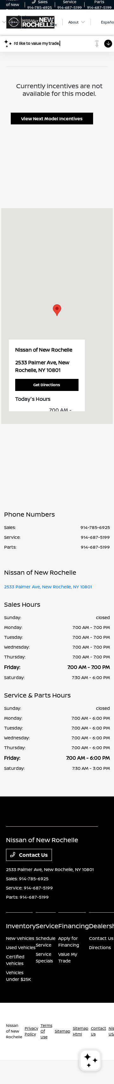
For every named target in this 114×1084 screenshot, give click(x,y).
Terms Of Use (46, 1031)
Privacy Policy (31, 1031)
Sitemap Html (80, 1031)
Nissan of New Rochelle (14, 1031)
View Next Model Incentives (52, 119)
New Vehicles (20, 938)
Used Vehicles (20, 947)
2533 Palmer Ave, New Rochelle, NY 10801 (48, 587)
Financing (73, 926)
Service (47, 926)
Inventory (21, 926)
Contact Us (33, 854)
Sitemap (62, 1031)
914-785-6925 (95, 527)
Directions (100, 947)
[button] (57, 310)
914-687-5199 (95, 537)
